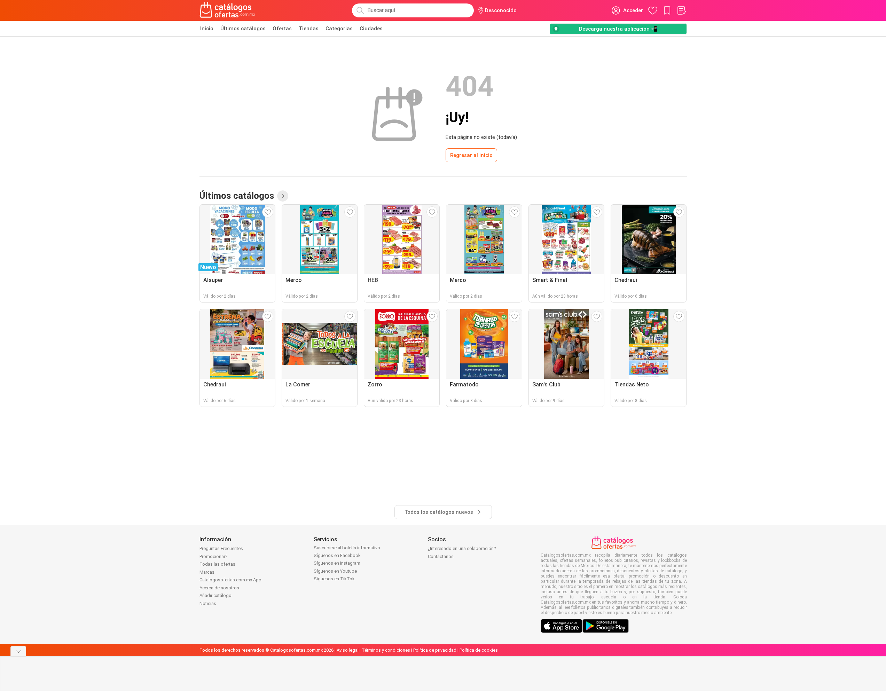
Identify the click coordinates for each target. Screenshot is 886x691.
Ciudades (371, 28)
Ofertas (282, 28)
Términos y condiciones (386, 650)
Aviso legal (348, 650)
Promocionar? (213, 556)
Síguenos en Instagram (337, 563)
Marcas (206, 572)
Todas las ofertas (217, 564)
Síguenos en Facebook (337, 555)
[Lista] (681, 10)
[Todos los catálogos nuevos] (282, 196)
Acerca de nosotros (219, 587)
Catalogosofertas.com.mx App (230, 579)
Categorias (339, 28)
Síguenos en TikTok (334, 578)
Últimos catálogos (243, 28)
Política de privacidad (434, 650)
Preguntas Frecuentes (221, 548)
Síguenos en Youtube (335, 571)
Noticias (207, 603)
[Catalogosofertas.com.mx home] (227, 10)
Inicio (206, 28)
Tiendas (309, 28)
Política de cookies (479, 650)
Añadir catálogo (215, 595)
